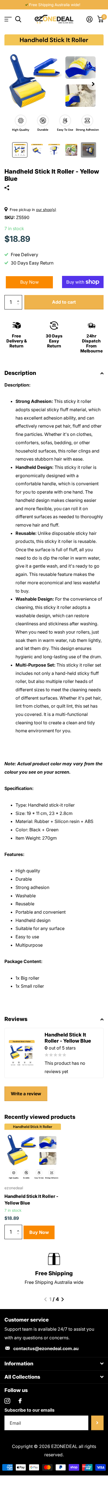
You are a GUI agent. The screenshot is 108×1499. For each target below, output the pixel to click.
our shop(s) (46, 209)
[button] (93, 84)
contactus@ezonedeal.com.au (46, 1348)
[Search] (18, 19)
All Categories (7, 19)
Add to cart (64, 302)
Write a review (26, 1093)
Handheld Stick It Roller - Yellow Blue (31, 1199)
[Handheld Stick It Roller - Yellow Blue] (32, 1152)
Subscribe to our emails (29, 1410)
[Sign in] (89, 19)
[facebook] (20, 1400)
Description (20, 373)
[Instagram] (7, 1401)
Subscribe (97, 1423)
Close (54, 1363)
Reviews (15, 1019)
